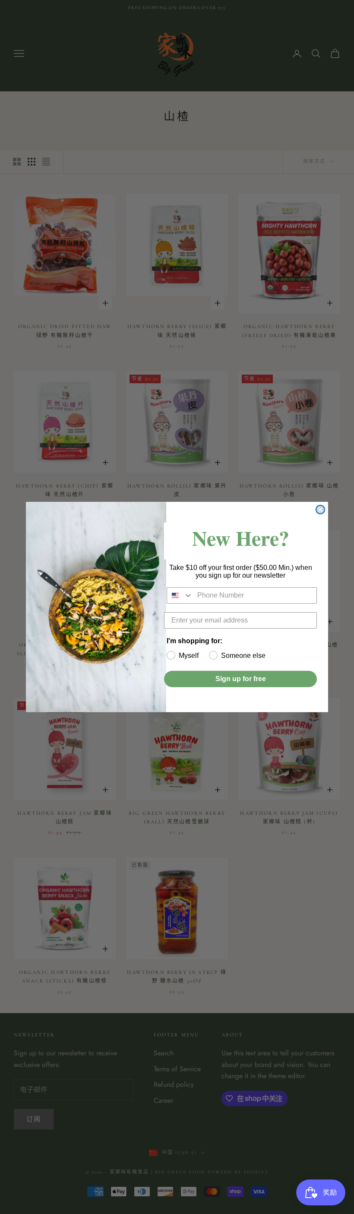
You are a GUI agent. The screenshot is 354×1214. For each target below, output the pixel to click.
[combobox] (180, 595)
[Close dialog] (320, 509)
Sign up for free (240, 678)
